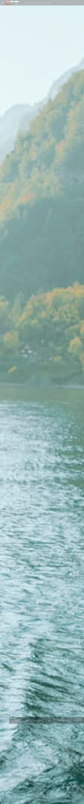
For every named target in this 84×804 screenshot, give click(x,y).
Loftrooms (17, 720)
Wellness (50, 720)
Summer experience (77, 720)
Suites (27, 720)
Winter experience (19, 722)
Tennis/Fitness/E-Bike (62, 720)
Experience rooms (38, 720)
